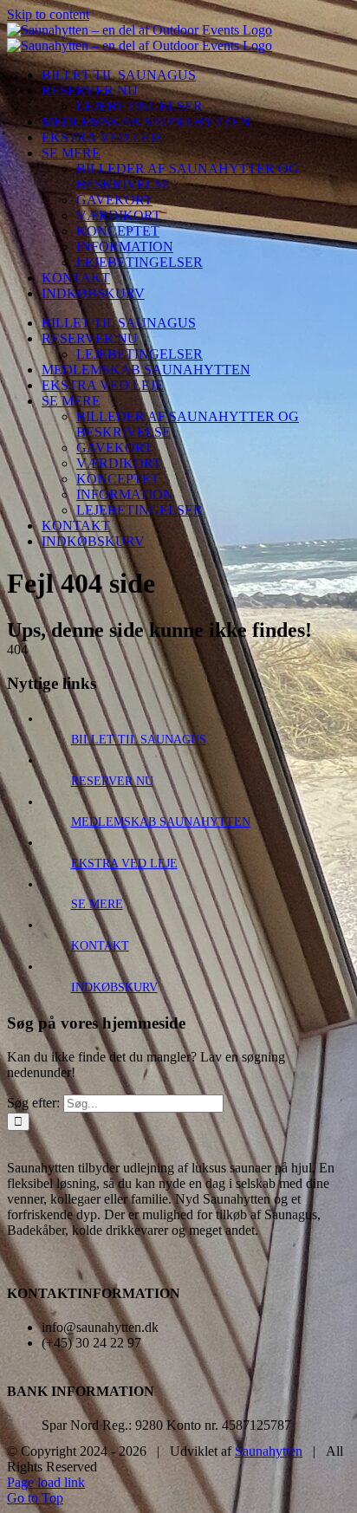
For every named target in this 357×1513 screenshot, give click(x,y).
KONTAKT (100, 945)
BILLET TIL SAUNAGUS (138, 739)
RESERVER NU (112, 781)
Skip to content (48, 14)
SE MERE (97, 904)
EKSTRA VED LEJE (124, 863)
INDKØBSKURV (114, 987)
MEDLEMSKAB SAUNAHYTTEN (160, 821)
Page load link (46, 1482)
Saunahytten (268, 1451)
